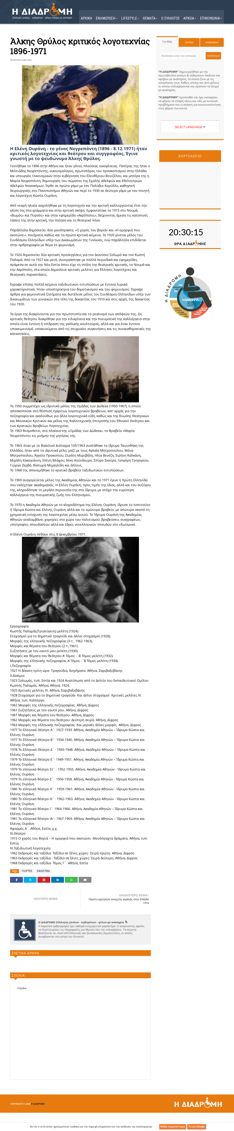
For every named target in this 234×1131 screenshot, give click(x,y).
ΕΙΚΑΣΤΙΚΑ (43, 871)
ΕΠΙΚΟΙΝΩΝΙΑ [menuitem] (210, 18)
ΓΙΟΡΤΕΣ (27, 871)
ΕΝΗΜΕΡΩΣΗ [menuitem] (105, 18)
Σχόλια (189, 42)
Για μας (167, 41)
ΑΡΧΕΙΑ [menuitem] (188, 18)
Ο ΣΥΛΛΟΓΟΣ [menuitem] (170, 18)
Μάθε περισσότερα (172, 1126)
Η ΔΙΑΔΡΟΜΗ (38, 1103)
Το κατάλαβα (196, 1126)
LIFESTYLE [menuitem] (129, 18)
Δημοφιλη (211, 42)
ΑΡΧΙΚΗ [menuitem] (86, 18)
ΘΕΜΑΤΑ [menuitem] (149, 18)
